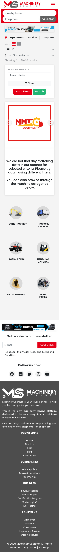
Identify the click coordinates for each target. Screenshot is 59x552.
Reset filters (22, 91)
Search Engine (29, 494)
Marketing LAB (29, 502)
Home (29, 440)
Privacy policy (29, 469)
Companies (48, 37)
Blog (29, 451)
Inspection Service (30, 531)
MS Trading (29, 505)
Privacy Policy (29, 352)
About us (29, 444)
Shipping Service (30, 534)
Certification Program (30, 498)
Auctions (32, 37)
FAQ (29, 448)
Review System (29, 490)
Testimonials (29, 476)
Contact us (29, 455)
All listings (29, 519)
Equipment (17, 37)
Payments (30, 547)
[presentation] (9, 122)
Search (49, 19)
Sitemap (44, 547)
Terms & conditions (29, 473)
